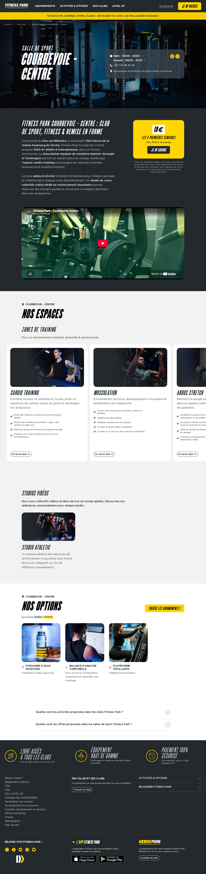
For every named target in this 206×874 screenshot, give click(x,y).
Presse (9, 817)
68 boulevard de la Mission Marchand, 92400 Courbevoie (143, 71)
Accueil (8, 24)
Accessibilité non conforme (21, 805)
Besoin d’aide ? (14, 778)
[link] (172, 56)
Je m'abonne (158, 150)
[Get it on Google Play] (111, 859)
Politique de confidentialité (21, 798)
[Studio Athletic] (48, 541)
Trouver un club (82, 789)
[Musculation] (130, 402)
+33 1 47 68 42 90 (124, 65)
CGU (7, 790)
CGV (7, 786)
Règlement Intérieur (17, 782)
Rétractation (12, 821)
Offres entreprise (15, 813)
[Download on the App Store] (84, 859)
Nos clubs (21, 24)
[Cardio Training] (47, 402)
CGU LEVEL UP (14, 794)
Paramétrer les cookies (19, 801)
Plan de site (12, 825)
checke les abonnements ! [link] (165, 609)
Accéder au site (149, 858)
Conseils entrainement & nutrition (25, 809)
